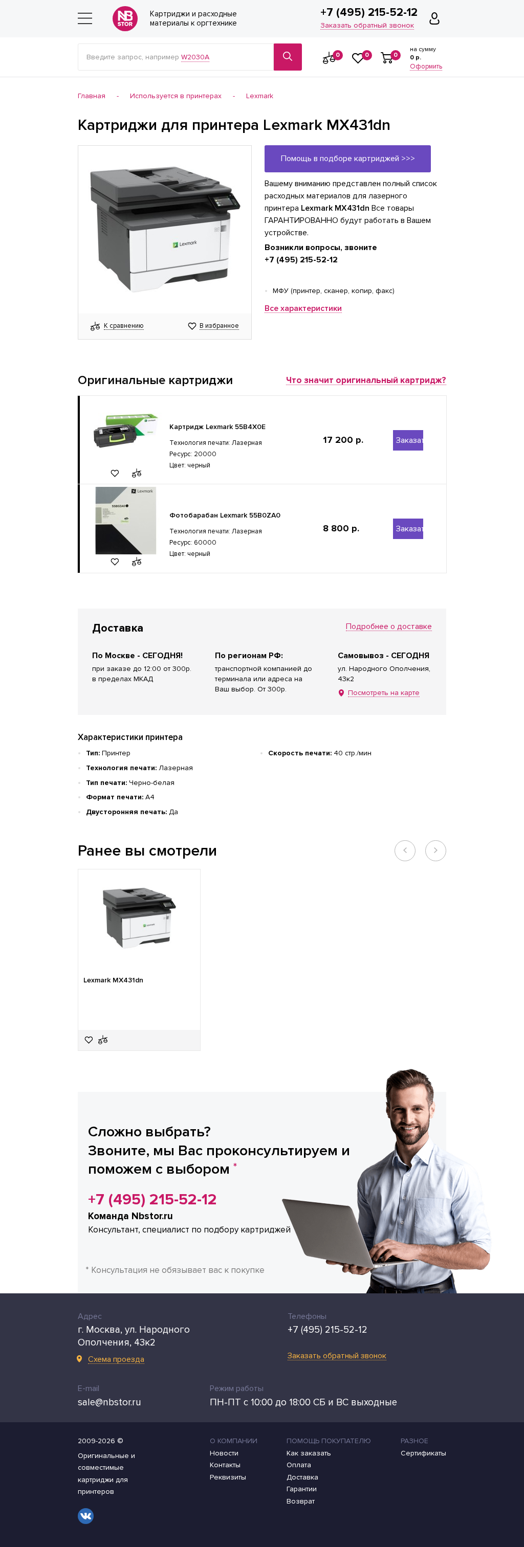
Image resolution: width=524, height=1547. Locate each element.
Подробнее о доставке (389, 626)
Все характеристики (303, 308)
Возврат (301, 1501)
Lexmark (259, 96)
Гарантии (302, 1489)
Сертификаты (423, 1453)
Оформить (426, 67)
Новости (224, 1453)
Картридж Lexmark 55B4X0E (217, 426)
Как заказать (309, 1453)
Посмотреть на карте (384, 693)
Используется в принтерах (176, 96)
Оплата (299, 1465)
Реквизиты (228, 1477)
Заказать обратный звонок (367, 26)
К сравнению (124, 326)
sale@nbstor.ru (109, 1402)
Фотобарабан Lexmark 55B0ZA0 (224, 515)
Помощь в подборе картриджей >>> (348, 158)
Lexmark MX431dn (113, 980)
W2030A (195, 57)
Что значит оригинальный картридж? (366, 380)
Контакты (225, 1465)
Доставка (302, 1477)
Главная (91, 96)
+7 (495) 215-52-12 (369, 12)
